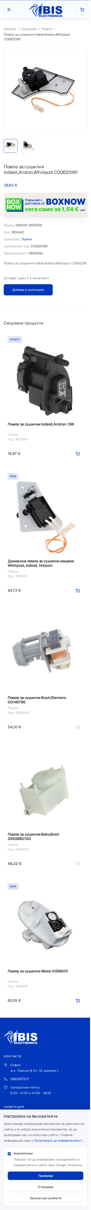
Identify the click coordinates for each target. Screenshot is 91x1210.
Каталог (10, 29)
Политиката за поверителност (58, 1140)
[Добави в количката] (77, 453)
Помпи (47, 29)
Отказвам (45, 1187)
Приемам (45, 1176)
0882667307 (19, 1079)
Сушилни (29, 29)
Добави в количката (28, 290)
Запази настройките (46, 1198)
